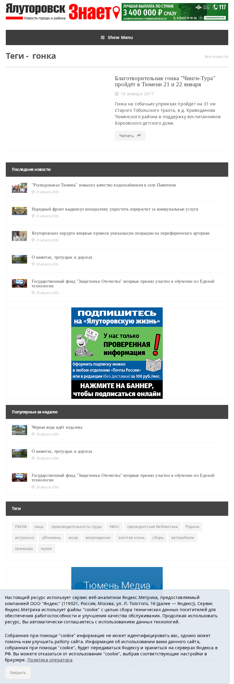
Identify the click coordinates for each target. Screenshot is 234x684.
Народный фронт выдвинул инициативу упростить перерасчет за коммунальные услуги (115, 209)
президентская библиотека (152, 526)
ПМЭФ (21, 526)
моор (73, 537)
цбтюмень (51, 537)
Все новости (216, 56)
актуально (24, 537)
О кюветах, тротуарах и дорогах (62, 257)
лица (39, 526)
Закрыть (18, 672)
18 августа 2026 (47, 434)
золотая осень (131, 537)
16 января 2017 (137, 94)
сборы (158, 537)
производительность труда (76, 526)
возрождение (98, 537)
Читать (127, 135)
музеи (46, 548)
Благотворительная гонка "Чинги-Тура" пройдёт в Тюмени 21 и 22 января (165, 81)
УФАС (114, 526)
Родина (192, 526)
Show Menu (120, 37)
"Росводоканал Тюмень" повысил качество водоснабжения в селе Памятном (104, 185)
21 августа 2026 (47, 192)
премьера (24, 548)
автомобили (182, 537)
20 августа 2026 (47, 264)
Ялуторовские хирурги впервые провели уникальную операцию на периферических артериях (121, 233)
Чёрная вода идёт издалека (57, 427)
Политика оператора (50, 660)
